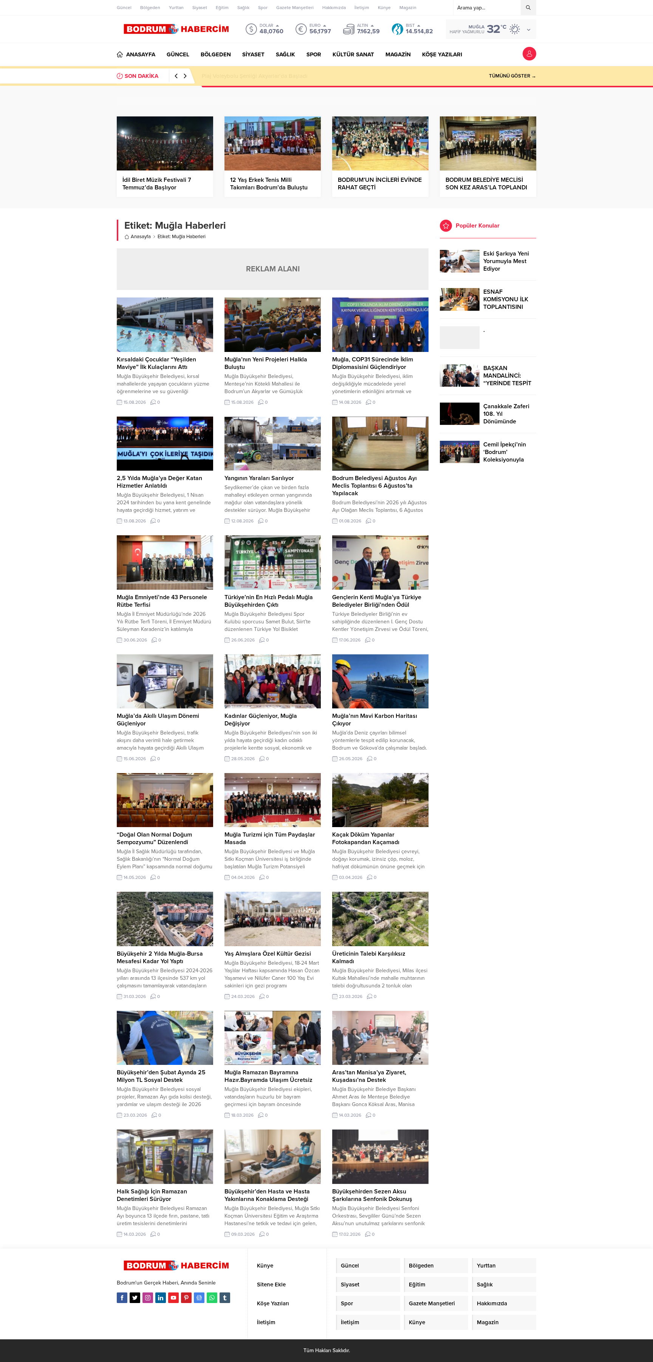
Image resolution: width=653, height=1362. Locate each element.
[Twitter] (135, 1297)
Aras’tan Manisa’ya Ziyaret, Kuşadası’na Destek (369, 1076)
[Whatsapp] (212, 1297)
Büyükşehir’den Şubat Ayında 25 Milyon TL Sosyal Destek (161, 1076)
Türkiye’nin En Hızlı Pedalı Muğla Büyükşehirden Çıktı (268, 601)
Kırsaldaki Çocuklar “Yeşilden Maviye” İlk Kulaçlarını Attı (156, 363)
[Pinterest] (186, 1297)
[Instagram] (147, 1297)
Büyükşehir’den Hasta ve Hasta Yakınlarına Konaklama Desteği (267, 1195)
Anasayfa (141, 237)
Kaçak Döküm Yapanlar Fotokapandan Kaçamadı (365, 838)
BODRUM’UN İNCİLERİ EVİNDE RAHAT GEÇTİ (380, 183)
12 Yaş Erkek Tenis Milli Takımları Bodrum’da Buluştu (269, 183)
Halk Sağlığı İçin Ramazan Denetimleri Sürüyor (152, 1195)
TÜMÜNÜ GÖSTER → (512, 76)
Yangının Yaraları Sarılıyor (259, 478)
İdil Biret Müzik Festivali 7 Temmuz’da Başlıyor (156, 183)
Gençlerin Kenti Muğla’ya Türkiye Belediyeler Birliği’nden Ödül (376, 601)
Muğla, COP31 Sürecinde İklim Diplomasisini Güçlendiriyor (372, 363)
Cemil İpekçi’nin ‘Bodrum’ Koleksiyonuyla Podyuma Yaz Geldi (509, 456)
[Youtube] (173, 1297)
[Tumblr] (225, 1297)
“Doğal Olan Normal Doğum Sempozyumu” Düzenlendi (154, 838)
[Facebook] (122, 1297)
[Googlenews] (199, 1297)
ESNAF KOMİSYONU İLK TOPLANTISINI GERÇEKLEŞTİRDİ (507, 303)
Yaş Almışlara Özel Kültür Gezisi (267, 954)
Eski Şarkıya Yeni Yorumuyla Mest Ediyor (506, 261)
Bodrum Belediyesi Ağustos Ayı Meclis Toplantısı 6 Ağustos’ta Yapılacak (374, 485)
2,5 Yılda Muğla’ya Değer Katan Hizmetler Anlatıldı (159, 482)
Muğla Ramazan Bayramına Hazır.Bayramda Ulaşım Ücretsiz (268, 1076)
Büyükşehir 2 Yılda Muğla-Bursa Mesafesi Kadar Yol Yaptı (160, 957)
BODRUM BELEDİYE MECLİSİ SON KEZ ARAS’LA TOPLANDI (486, 183)
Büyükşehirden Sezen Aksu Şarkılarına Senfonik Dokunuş (372, 1195)
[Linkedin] (160, 1297)
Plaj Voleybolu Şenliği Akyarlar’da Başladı (255, 76)
